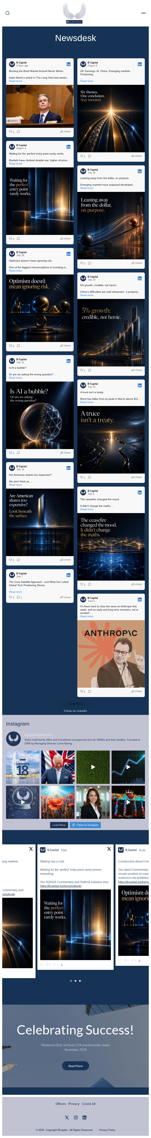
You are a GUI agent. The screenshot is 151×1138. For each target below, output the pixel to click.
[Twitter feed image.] (75, 920)
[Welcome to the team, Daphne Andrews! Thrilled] (93, 802)
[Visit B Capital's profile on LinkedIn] (12, 64)
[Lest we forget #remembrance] (58, 802)
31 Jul (64, 850)
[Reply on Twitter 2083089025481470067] (42, 960)
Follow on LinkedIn (75, 711)
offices (61, 1103)
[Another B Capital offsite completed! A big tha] (128, 802)
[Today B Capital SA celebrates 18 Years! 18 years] (22, 767)
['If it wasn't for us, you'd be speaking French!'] (58, 767)
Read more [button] (15, 80)
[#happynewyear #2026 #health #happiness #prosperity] (128, 767)
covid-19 (89, 1103)
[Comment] (17, 132)
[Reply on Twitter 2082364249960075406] (120, 956)
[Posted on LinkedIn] (68, 64)
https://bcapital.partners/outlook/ (61, 882)
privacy (74, 1103)
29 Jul (142, 850)
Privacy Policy (107, 1129)
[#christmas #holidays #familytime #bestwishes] (22, 802)
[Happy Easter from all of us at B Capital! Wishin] (93, 767)
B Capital (53, 849)
